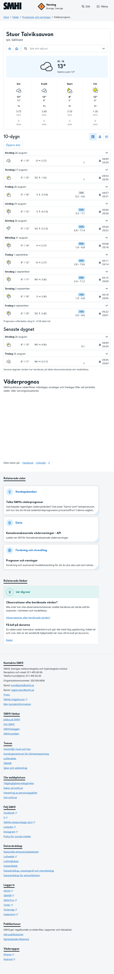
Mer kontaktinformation (17, 704)
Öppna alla (13, 145)
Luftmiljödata (11, 861)
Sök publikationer (13, 934)
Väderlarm (25, 914)
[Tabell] (92, 136)
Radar (9, 640)
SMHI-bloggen (12, 729)
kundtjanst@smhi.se (22, 685)
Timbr (23, 905)
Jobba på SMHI (12, 719)
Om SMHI (9, 724)
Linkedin (24, 827)
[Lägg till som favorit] (9, 48)
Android (24, 959)
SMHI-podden (11, 733)
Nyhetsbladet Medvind (16, 939)
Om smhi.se (10, 797)
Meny (104, 6)
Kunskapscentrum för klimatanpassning (26, 753)
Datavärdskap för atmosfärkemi (22, 875)
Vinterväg (25, 909)
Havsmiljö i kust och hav (17, 749)
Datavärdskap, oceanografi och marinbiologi (29, 870)
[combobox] (65, 48)
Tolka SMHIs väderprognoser (24, 502)
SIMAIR (8, 763)
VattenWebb (11, 866)
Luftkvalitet (10, 758)
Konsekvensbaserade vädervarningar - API (33, 533)
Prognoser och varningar (36, 17)
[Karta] (99, 136)
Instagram (25, 831)
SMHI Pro (25, 900)
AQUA (23, 890)
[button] (86, 6)
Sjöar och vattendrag (15, 768)
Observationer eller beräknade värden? (28, 617)
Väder (15, 17)
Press (7, 694)
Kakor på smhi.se (13, 788)
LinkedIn (41, 462)
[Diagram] (106, 136)
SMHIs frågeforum (30, 699)
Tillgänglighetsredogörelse (19, 783)
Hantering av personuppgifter (20, 792)
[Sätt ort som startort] (16, 48)
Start (6, 17)
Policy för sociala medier (17, 836)
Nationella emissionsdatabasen (21, 851)
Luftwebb (25, 856)
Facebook (28, 462)
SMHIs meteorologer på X (34, 822)
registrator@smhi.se (22, 690)
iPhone (23, 954)
